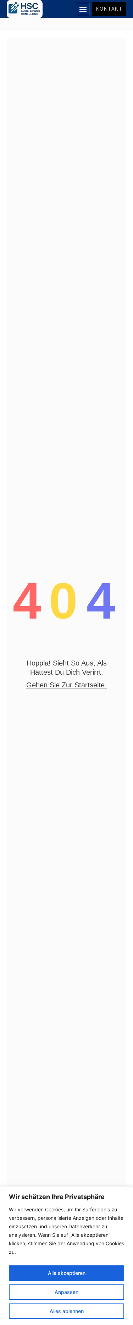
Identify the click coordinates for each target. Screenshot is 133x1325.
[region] (66, 1255)
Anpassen (66, 1292)
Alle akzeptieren (66, 1273)
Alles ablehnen (67, 1311)
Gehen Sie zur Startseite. (66, 685)
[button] (83, 9)
